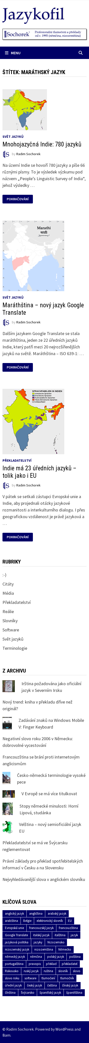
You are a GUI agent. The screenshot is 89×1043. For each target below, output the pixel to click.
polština (75, 957)
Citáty (8, 584)
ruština (48, 971)
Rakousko (12, 971)
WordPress (64, 1029)
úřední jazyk (13, 985)
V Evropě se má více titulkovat (49, 793)
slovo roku (12, 978)
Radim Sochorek (28, 154)
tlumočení (48, 978)
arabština (11, 921)
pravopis (35, 964)
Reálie (8, 611)
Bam (6, 1035)
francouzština (68, 928)
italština (60, 935)
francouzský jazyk (41, 928)
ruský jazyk (31, 971)
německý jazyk (15, 957)
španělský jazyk (50, 992)
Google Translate (16, 935)
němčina (36, 957)
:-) (4, 575)
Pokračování (19, 199)
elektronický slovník (50, 921)
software (30, 978)
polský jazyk (55, 957)
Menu (16, 52)
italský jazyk (41, 935)
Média (8, 593)
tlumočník (67, 978)
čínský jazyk (70, 985)
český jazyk (34, 985)
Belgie (27, 921)
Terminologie (14, 648)
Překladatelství (16, 460)
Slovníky (10, 620)
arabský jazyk (57, 913)
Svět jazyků (12, 136)
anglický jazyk (14, 913)
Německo (64, 949)
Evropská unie (14, 928)
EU (70, 921)
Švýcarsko (27, 992)
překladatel (69, 964)
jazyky (38, 942)
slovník (63, 971)
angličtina (36, 913)
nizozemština (43, 949)
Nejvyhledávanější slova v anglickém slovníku (43, 879)
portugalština (14, 964)
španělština (74, 992)
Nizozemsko (56, 942)
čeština (52, 985)
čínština (10, 992)
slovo (76, 971)
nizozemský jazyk (17, 949)
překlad (51, 964)
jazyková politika (16, 942)
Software (10, 630)
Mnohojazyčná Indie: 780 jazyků (41, 144)
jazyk (74, 935)
